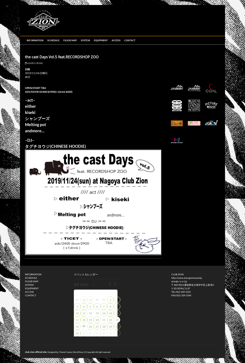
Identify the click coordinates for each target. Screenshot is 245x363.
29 (90, 299)
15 (110, 313)
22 (110, 319)
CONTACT (129, 40)
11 (83, 313)
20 (97, 319)
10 (77, 313)
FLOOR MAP (70, 40)
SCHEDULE (53, 40)
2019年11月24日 (35, 63)
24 (77, 326)
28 (83, 299)
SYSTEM (85, 40)
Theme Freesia (65, 352)
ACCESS (116, 40)
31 (77, 333)
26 (90, 326)
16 (117, 313)
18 (83, 319)
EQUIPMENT (101, 40)
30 (117, 326)
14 (103, 313)
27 (97, 326)
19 (90, 319)
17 (77, 319)
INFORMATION (35, 40)
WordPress (78, 352)
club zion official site (35, 351)
